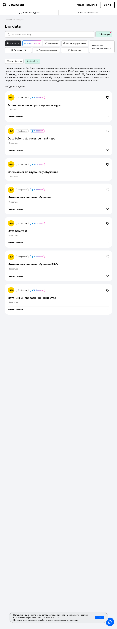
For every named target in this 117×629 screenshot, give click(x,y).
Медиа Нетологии (87, 4)
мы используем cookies (77, 615)
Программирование (48, 50)
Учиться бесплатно (87, 12)
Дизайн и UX (20, 50)
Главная (8, 19)
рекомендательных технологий (62, 620)
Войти (107, 4)
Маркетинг (53, 43)
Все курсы (19, 19)
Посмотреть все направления (100, 46)
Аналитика (76, 50)
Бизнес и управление (76, 43)
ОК (99, 617)
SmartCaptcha (52, 617)
